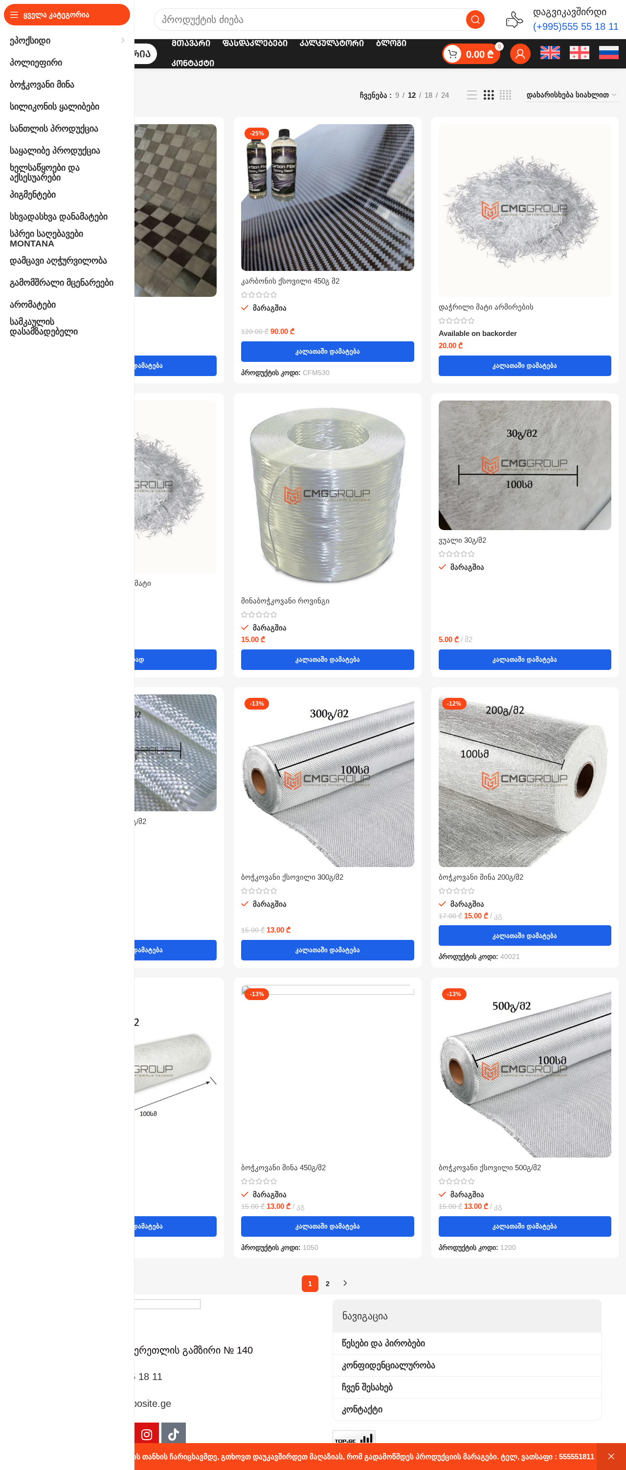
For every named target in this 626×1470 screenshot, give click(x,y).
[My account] (520, 54)
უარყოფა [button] (611, 1456)
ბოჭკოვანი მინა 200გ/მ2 (481, 877)
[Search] (475, 19)
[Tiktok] (173, 1435)
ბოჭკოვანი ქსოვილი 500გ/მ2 (490, 1167)
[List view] (472, 95)
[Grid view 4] (505, 95)
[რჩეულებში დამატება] (209, 162)
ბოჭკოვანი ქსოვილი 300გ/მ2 (292, 877)
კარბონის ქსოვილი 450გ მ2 (290, 281)
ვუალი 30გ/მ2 (462, 540)
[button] (327, 351)
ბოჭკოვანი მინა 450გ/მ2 (283, 1167)
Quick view (209, 140)
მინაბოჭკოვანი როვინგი (285, 601)
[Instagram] (146, 1435)
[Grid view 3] (488, 95)
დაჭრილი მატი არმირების (486, 307)
